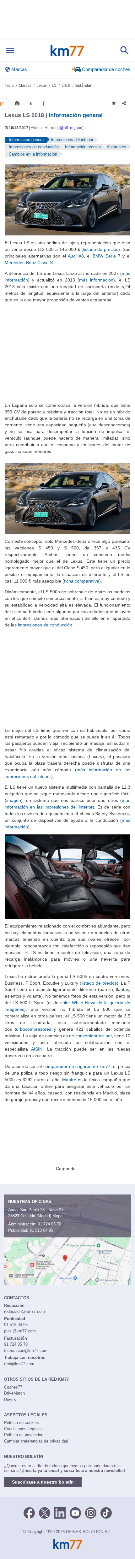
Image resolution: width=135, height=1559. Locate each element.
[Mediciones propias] (43, 103)
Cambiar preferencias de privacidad (36, 1441)
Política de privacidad (23, 1434)
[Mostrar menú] (10, 51)
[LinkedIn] (60, 1512)
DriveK (10, 1399)
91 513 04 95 (41, 1230)
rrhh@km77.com (19, 1363)
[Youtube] (75, 1512)
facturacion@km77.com (25, 1350)
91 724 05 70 (49, 1224)
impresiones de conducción (45, 624)
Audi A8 (76, 255)
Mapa (57, 1215)
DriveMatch (14, 1393)
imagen (13, 800)
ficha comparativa (81, 581)
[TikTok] (106, 1512)
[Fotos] (17, 103)
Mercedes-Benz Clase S (29, 262)
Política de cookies (21, 1422)
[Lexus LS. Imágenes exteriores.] (67, 199)
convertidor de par (93, 1035)
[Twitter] (44, 1512)
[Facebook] (29, 1512)
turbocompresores (33, 1029)
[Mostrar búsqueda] (124, 50)
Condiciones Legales (23, 1428)
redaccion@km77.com (24, 1311)
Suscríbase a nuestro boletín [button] (43, 1482)
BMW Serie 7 (106, 255)
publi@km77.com (20, 1331)
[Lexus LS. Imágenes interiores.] (67, 876)
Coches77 (13, 1387)
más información (96, 279)
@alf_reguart (71, 128)
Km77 (67, 50)
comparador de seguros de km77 (77, 1066)
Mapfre (69, 1079)
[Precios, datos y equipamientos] (31, 103)
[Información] (2, 103)
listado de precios (101, 249)
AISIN (36, 1049)
